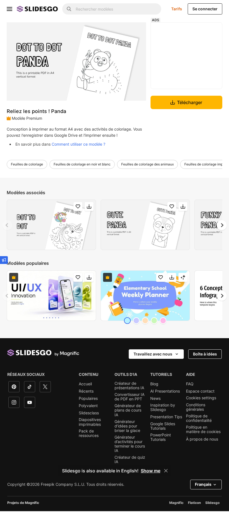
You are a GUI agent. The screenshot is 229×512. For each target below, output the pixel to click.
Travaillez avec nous (152, 354)
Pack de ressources (89, 433)
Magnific (176, 503)
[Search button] (69, 9)
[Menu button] (9, 9)
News (155, 398)
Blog (154, 384)
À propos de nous (202, 439)
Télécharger (189, 102)
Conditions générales (195, 407)
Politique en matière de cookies (203, 429)
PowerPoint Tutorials (160, 437)
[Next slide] (222, 225)
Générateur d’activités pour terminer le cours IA (130, 444)
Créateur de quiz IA (130, 459)
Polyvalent (88, 405)
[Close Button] (165, 470)
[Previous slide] (7, 225)
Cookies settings (201, 398)
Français (203, 484)
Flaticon (194, 503)
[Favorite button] (77, 206)
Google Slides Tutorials (162, 426)
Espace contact (200, 391)
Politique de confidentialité (199, 418)
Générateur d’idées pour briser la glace (127, 426)
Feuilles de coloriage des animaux (147, 164)
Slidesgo (212, 503)
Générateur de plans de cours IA (128, 410)
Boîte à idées (205, 354)
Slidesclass (89, 413)
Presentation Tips (166, 417)
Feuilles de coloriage (27, 164)
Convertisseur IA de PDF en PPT (129, 396)
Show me (150, 470)
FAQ (190, 384)
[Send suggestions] (4, 260)
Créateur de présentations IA (129, 385)
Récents (86, 391)
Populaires (88, 398)
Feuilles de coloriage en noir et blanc (82, 164)
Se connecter (205, 8)
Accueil (85, 384)
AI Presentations (165, 391)
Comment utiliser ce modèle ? (78, 144)
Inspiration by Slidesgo (162, 407)
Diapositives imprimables (90, 421)
